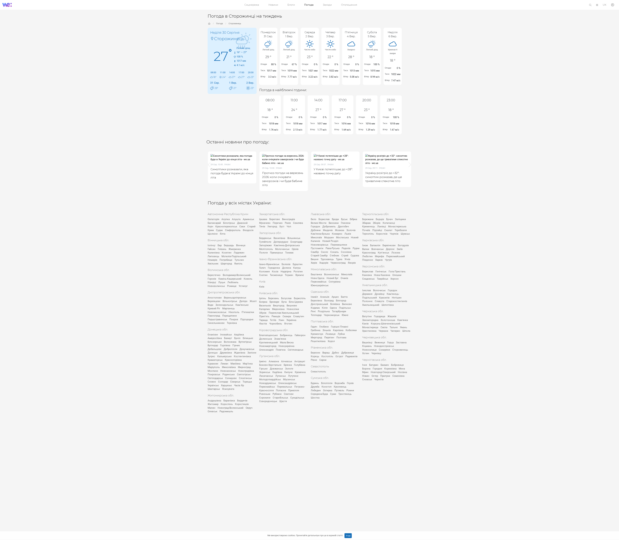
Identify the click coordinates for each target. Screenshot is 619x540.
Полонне (367, 301)
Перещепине (229, 315)
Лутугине (293, 375)
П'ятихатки (248, 312)
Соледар (223, 381)
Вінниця (240, 245)
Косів (275, 271)
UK (604, 4)
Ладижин (239, 252)
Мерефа (379, 256)
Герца (390, 342)
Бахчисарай (214, 223)
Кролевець (340, 386)
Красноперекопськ (226, 226)
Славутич (298, 316)
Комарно (337, 233)
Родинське (228, 374)
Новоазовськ (228, 370)
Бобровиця (397, 364)
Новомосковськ (217, 312)
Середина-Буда (319, 394)
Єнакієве (213, 334)
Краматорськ (215, 359)
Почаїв (366, 230)
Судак (219, 230)
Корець (315, 356)
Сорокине (264, 397)
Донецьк (213, 352)
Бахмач (385, 364)
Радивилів (351, 356)
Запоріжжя (265, 245)
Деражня (367, 294)
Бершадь (229, 245)
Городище (379, 316)
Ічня (364, 364)
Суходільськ (297, 397)
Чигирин (395, 330)
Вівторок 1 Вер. (289, 34)
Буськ (344, 219)
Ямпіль (238, 263)
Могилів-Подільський (233, 256)
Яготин (288, 323)
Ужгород (272, 226)
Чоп (289, 226)
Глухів (350, 383)
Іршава (263, 219)
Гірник (236, 345)
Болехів (286, 264)
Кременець (368, 226)
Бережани (367, 219)
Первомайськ (267, 386)
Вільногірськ (230, 301)
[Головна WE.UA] (209, 23)
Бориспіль (300, 298)
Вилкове (347, 304)
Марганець (228, 308)
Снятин (263, 275)
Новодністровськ (384, 346)
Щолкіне (213, 233)
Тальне (394, 327)
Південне (367, 259)
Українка (291, 320)
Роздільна (324, 311)
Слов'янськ (245, 378)
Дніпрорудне (281, 241)
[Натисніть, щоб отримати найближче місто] (212, 38)
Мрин (365, 372)
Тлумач (289, 275)
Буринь (315, 383)
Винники (334, 223)
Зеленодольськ (224, 304)
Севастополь (318, 371)
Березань (273, 298)
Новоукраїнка (286, 346)
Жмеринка (235, 249)
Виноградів (288, 219)
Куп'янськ (383, 252)
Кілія (325, 307)
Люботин (367, 256)
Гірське (263, 368)
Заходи (327, 4)
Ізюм (365, 245)
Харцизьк (226, 385)
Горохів (212, 278)
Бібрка (353, 219)
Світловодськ (295, 349)
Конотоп (327, 386)
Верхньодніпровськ (235, 297)
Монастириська (397, 226)
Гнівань (222, 249)
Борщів (380, 219)
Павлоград (214, 315)
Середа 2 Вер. (310, 34)
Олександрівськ (287, 383)
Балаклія (375, 245)
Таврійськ (382, 278)
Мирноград (244, 367)
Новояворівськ (319, 244)
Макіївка (236, 363)
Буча (284, 301)
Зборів (376, 223)
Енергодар (296, 241)
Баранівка (229, 400)
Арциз (335, 296)
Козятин (226, 252)
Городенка (274, 267)
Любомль (232, 282)
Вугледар (213, 345)
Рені (313, 311)
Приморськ (276, 252)
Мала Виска (287, 342)
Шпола (406, 330)
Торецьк (247, 381)
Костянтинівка (242, 356)
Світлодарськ (215, 378)
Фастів (263, 323)
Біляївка (335, 304)
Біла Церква (296, 301)
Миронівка (278, 309)
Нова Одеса (317, 278)
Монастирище (370, 327)
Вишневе (292, 305)
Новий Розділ (330, 241)
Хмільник (213, 263)
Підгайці (377, 230)
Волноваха (230, 341)
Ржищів (276, 316)
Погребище (226, 259)
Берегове (274, 219)
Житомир (213, 404)
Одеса (333, 307)
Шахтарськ (214, 389)
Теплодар (316, 315)
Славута (379, 301)
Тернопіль (368, 233)
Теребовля (401, 230)
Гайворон (300, 335)
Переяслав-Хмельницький (284, 312)
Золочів (351, 230)
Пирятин (329, 337)
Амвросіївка (215, 338)
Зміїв (400, 249)
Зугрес (211, 356)
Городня (377, 368)
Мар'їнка (248, 363)
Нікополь (234, 312)
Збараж (366, 223)
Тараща (263, 320)
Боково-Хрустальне (270, 364)
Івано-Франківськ (269, 264)
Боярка (263, 301)
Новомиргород (267, 346)
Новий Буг (332, 278)
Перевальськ (284, 386)
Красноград (369, 252)
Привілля (293, 390)
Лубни (341, 334)
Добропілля (230, 349)
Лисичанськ (266, 375)
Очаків (344, 278)
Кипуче (288, 372)
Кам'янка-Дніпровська (287, 245)
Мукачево (264, 223)
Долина (286, 267)
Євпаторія (213, 219)
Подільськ (345, 307)
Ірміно (262, 361)
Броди (335, 219)
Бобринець (286, 335)
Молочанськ (282, 249)
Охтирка (327, 390)
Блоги (291, 4)
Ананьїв (324, 296)
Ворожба (340, 383)
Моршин (329, 237)
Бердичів (242, 400)
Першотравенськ (217, 319)
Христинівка (369, 330)
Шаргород (226, 263)
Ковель (248, 278)
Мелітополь (266, 249)
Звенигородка (370, 320)
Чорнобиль (275, 323)
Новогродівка (246, 370)
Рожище (231, 286)
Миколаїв (316, 237)
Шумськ (405, 233)
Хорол (331, 341)
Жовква (339, 230)
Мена (402, 368)
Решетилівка (318, 341)
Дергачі (390, 249)
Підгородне (246, 319)
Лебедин (316, 390)
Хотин (365, 353)
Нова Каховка (382, 275)
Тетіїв (273, 320)
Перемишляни (339, 244)
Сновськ (367, 379)
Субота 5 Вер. (372, 34)
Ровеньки (264, 394)
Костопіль (327, 356)
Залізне (251, 352)
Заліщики (400, 219)
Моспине (213, 370)
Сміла (384, 327)
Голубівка (299, 364)
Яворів (352, 262)
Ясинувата (228, 389)
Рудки (356, 248)
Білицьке (248, 338)
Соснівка (346, 252)
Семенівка (398, 375)
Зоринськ (264, 372)
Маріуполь (214, 367)
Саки (242, 226)
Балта (344, 296)
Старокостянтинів (396, 301)
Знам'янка (280, 338)
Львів (347, 233)
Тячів (262, 226)
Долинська (265, 338)
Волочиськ (379, 290)
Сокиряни (384, 349)
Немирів (212, 259)
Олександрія (266, 349)
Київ (261, 286)
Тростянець (345, 394)
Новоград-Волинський (230, 407)
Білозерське (215, 341)
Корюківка (390, 368)
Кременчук (317, 334)
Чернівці (376, 353)
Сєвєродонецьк (268, 401)
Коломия (264, 271)
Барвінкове (389, 245)
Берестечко (214, 275)
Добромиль (329, 226)
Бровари (274, 301)
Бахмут (228, 338)
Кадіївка (277, 372)
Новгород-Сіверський (383, 372)
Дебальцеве (214, 349)
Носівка (402, 372)
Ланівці (381, 226)
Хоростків (382, 233)
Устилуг (243, 286)
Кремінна (300, 372)
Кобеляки (351, 330)
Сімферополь (233, 230)
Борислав (324, 219)
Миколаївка (229, 367)
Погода (309, 4)
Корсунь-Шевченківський (385, 323)
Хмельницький (370, 304)
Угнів (347, 259)
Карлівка (338, 330)
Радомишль (226, 411)
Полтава (341, 337)
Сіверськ (235, 381)
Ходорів (323, 262)
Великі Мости (318, 223)
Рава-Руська (332, 248)
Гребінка (315, 330)
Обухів (262, 312)
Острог (339, 356)
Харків (379, 259)
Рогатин (298, 271)
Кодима (315, 307)
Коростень (227, 404)
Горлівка (225, 345)
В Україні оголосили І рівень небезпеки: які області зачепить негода (407, 177)
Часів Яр (239, 385)
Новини (273, 4)
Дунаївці (379, 294)
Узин (281, 320)
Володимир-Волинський (237, 275)
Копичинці (389, 223)
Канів (365, 323)
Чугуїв (388, 259)
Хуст (281, 226)
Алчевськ (286, 361)
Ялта (222, 233)
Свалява (298, 223)
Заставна (401, 342)
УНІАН (249, 168)
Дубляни (316, 230)
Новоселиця (369, 349)
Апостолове (215, 297)
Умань (403, 327)
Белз (313, 219)
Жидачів (328, 230)
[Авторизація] (612, 4)
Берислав (367, 271)
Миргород (316, 337)
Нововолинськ (216, 286)
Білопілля (326, 383)
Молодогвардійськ (270, 379)
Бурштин (298, 264)
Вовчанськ (377, 249)
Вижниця (380, 342)
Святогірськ (244, 374)
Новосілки (293, 309)
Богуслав (286, 298)
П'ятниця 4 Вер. (351, 34)
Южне (345, 315)
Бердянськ (265, 238)
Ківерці (212, 282)
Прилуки (385, 375)
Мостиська (342, 237)
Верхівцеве (214, 301)
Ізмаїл (314, 296)
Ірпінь (262, 298)
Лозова (395, 252)
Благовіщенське (268, 335)
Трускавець (327, 259)
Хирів (314, 262)
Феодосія (248, 230)
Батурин (373, 364)
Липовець (213, 256)
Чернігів (379, 379)
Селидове (231, 378)
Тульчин (239, 259)
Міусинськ (289, 379)
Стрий (344, 255)
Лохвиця (330, 334)
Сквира (287, 316)
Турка (339, 259)
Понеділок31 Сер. (268, 34)
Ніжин (365, 375)
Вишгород (278, 305)
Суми (333, 394)
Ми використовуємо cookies (305, 535)
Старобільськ (280, 397)
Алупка (225, 219)
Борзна (366, 368)
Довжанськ (276, 368)
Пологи (263, 252)
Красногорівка (233, 359)
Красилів (384, 297)
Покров (233, 319)
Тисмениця (276, 275)
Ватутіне (367, 316)
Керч (210, 226)
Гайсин (212, 249)
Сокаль (334, 252)
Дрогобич (343, 226)
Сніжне (212, 381)
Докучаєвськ (247, 349)
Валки (365, 249)
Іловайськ (226, 334)
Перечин (278, 223)
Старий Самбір (319, 255)
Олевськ (212, 411)
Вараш (326, 352)
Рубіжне (277, 394)
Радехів (346, 248)
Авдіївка (239, 334)
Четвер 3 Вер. (330, 34)
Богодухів (403, 245)
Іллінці (211, 245)
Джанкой (242, 223)
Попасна (281, 390)
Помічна (280, 349)
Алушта (236, 219)
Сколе (324, 252)
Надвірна (286, 271)
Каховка (367, 275)
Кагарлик (264, 309)
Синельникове (216, 323)
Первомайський (395, 256)
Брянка (288, 364)
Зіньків (327, 330)
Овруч (249, 407)
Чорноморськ (331, 315)
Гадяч (314, 326)
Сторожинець (235, 23)
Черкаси (383, 330)
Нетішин (397, 297)
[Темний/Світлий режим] (597, 4)
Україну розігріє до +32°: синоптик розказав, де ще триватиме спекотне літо (353, 177)
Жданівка (239, 352)
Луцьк (221, 282)
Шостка (315, 397)
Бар (220, 245)
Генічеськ (380, 271)
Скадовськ (368, 278)
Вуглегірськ (245, 341)
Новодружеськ (267, 383)
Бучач (389, 219)
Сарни (322, 359)
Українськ (213, 385)
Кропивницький (268, 342)
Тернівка (232, 323)
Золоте (289, 368)
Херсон (394, 278)
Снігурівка (334, 281)
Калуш (297, 267)
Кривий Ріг (214, 308)
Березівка (316, 300)
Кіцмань (367, 346)
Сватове (289, 394)
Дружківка (226, 352)
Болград (329, 300)
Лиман (224, 363)
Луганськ (280, 375)
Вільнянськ (293, 238)
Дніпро (243, 301)
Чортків (394, 233)
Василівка (279, 238)
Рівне (314, 359)
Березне (315, 352)
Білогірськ (229, 223)
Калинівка (214, 252)
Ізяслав (366, 290)
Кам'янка (402, 320)
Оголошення (349, 4)
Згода (348, 536)
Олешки (396, 275)
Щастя (283, 401)
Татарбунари (339, 311)
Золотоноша (388, 320)
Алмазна (274, 361)
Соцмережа (251, 4)
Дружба (315, 386)
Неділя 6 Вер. (393, 34)
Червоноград (338, 262)
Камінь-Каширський (229, 278)
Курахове (213, 363)
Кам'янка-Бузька (320, 233)
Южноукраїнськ (320, 285)
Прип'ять (264, 316)
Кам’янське (242, 304)
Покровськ (214, 374)
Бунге (237, 338)
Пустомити (317, 248)
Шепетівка (388, 304)
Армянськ (248, 219)
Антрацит (299, 361)
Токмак (289, 252)
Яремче (299, 275)
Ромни (350, 390)
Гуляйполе (265, 241)
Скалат (388, 230)
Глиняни (345, 223)
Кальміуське (224, 356)
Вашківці (367, 342)
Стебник (334, 255)
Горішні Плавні (339, 326)
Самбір (315, 252)
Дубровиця (347, 352)
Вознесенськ (331, 274)
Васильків (265, 305)
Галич (262, 267)
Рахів (288, 223)
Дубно (335, 352)
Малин (211, 407)
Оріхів (295, 249)
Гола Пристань (397, 271)
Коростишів (242, 404)
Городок (315, 226)
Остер (375, 375)
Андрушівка (214, 400)
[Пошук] (590, 4)
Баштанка (316, 274)
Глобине (324, 326)
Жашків (392, 316)
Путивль (339, 390)
